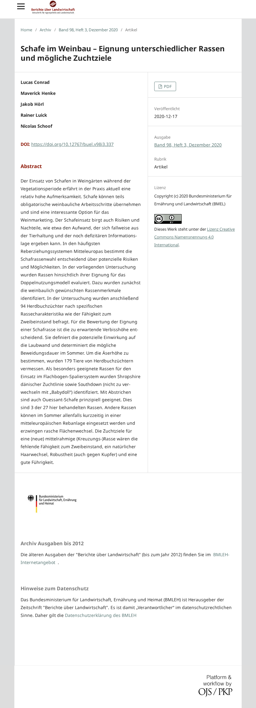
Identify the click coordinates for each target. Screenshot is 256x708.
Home (26, 30)
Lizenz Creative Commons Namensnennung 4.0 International (194, 237)
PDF (167, 86)
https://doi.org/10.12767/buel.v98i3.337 (72, 144)
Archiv (45, 30)
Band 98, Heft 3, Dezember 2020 (88, 30)
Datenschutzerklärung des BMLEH (100, 615)
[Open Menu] (21, 6)
